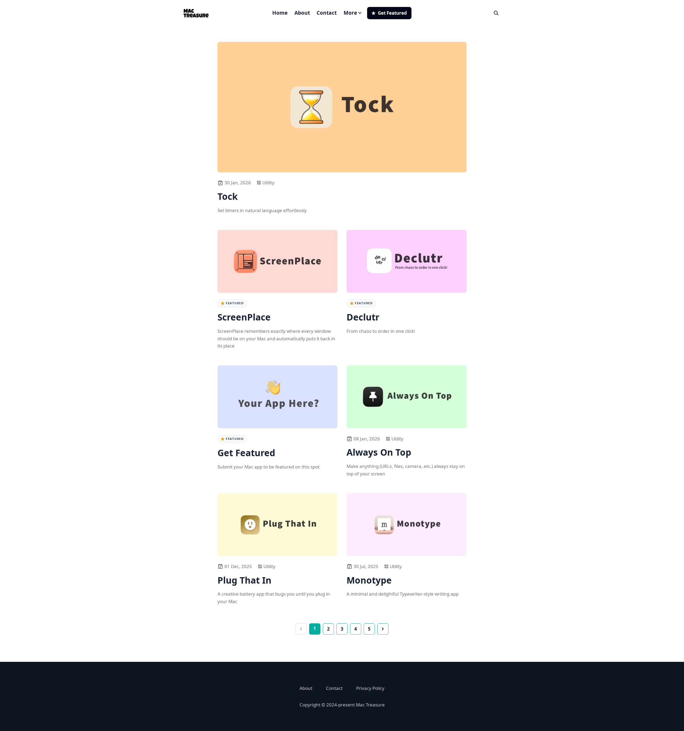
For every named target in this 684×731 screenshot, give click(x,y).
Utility (268, 182)
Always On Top (379, 452)
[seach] (496, 13)
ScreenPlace (244, 317)
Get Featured (246, 453)
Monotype (369, 580)
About (302, 12)
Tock (227, 196)
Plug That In (244, 580)
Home (279, 12)
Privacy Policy (370, 688)
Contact (327, 12)
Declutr (363, 317)
